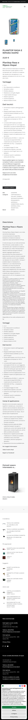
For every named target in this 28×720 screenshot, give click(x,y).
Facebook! (11, 452)
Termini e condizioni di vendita (11, 677)
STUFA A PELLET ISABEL (9, 497)
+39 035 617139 (10, 1)
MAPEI (13, 209)
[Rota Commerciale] (7, 6)
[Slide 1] (6, 42)
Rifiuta (14, 710)
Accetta (14, 707)
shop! (12, 449)
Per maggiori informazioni (10, 446)
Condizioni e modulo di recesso (11, 679)
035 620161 (10, 665)
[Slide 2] (14, 40)
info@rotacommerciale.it (13, 632)
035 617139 (11, 630)
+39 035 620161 (23, 1)
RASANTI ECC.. (15, 208)
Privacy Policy (14, 717)
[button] (24, 6)
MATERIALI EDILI (15, 206)
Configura (14, 713)
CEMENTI (19, 196)
